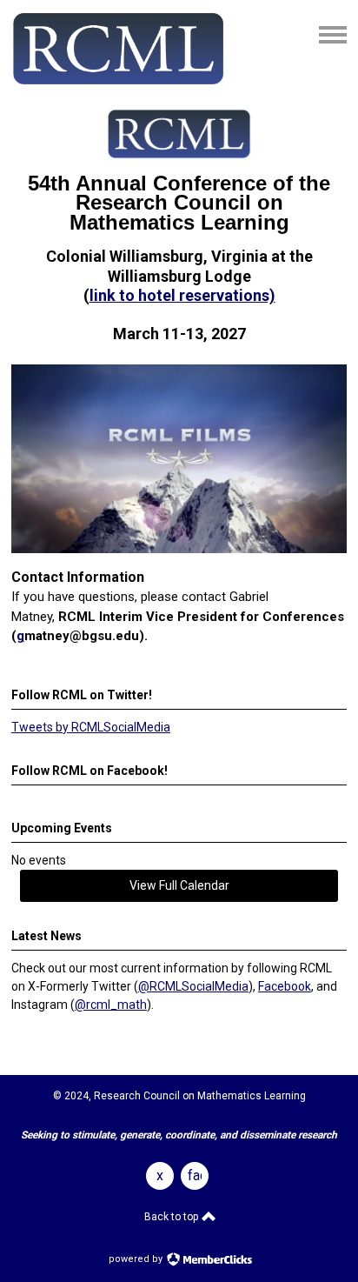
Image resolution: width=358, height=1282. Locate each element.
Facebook (284, 986)
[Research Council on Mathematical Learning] (118, 82)
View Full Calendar (179, 885)
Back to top (172, 1217)
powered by (137, 1259)
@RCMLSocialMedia (193, 986)
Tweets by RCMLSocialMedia (90, 727)
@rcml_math (111, 1005)
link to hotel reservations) (182, 295)
